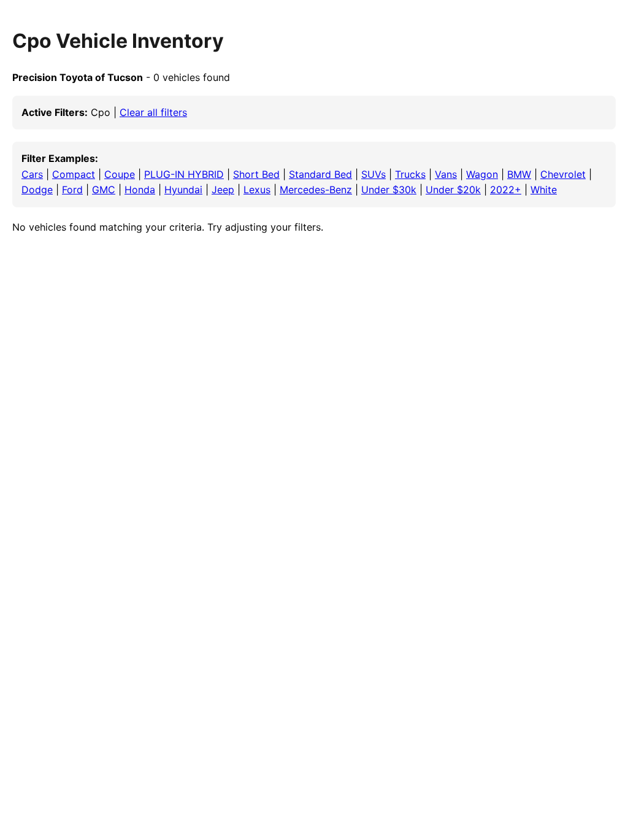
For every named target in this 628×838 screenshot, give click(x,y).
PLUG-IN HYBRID (184, 174)
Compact (73, 174)
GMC (103, 189)
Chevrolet (563, 174)
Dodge (37, 189)
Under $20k (453, 189)
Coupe (119, 174)
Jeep (223, 189)
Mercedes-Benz (316, 189)
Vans (446, 174)
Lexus (256, 189)
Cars (32, 174)
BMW (519, 174)
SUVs (373, 174)
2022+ (505, 189)
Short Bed (256, 174)
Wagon (482, 174)
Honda (139, 189)
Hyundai (183, 189)
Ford (72, 189)
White (543, 189)
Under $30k (388, 189)
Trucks (410, 174)
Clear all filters (153, 112)
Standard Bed (320, 174)
